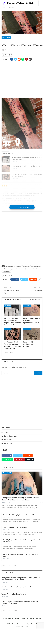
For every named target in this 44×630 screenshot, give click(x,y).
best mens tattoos (31, 268)
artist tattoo (26, 266)
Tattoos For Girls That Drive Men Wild (15, 527)
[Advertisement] (22, 80)
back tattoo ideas (7, 268)
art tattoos (18, 266)
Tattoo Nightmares (10, 436)
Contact (11, 618)
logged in (12, 367)
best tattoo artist (6, 271)
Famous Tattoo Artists (22, 627)
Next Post (38, 291)
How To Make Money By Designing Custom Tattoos (20, 515)
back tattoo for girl (35, 266)
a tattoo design (10, 266)
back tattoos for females (19, 268)
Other (6, 432)
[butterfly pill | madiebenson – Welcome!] (31, 334)
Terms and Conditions (34, 618)
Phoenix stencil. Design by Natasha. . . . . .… (26, 166)
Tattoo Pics (6, 37)
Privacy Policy (20, 618)
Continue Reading (22, 207)
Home (5, 618)
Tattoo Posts (8, 443)
